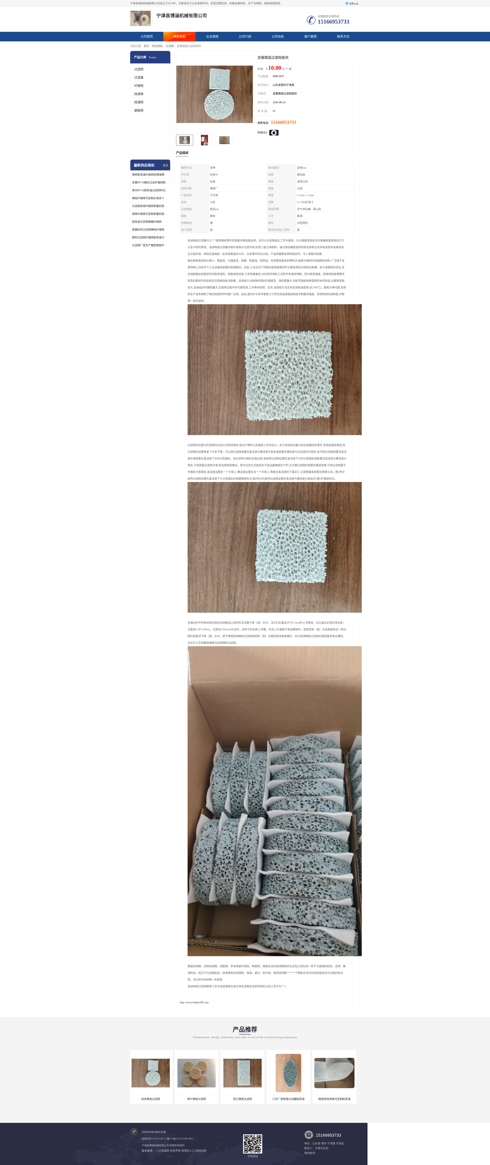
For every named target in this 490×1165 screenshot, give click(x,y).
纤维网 (138, 85)
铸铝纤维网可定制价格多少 (148, 198)
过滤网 (170, 46)
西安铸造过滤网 (244, 1099)
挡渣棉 (138, 94)
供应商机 (179, 36)
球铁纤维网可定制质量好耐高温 (150, 213)
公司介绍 (245, 36)
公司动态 (278, 36)
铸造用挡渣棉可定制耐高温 (198, 1099)
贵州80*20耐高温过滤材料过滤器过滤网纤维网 (150, 190)
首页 (146, 46)
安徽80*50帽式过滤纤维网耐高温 (150, 182)
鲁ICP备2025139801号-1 (180, 1138)
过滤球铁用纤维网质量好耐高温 (150, 206)
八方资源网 (162, 1150)
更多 (165, 165)
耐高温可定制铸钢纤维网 (147, 221)
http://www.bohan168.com (194, 1002)
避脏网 (138, 110)
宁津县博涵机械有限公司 (155, 1145)
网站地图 (201, 1150)
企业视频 (212, 36)
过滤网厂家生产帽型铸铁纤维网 (150, 245)
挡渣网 (138, 102)
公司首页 (147, 36)
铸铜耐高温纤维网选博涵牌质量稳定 (150, 174)
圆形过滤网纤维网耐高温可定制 (150, 237)
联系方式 (343, 36)
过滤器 (138, 77)
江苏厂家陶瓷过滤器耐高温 (152, 1099)
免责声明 (175, 1150)
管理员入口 (188, 1150)
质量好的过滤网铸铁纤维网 (148, 229)
